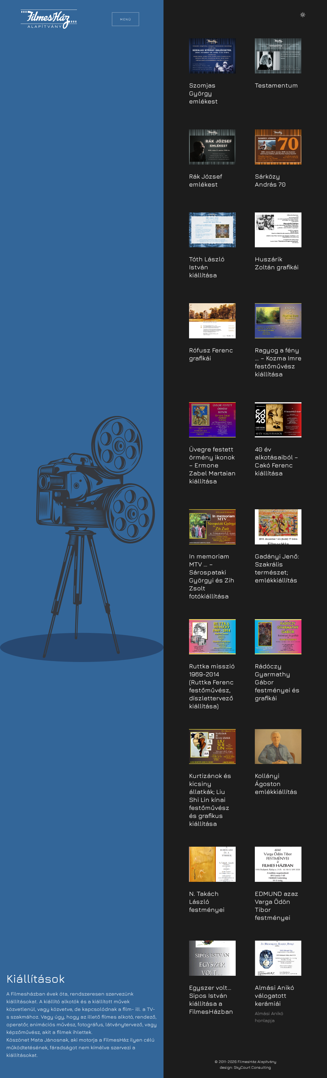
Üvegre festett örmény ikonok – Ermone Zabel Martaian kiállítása (212, 465)
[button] (303, 15)
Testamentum (276, 85)
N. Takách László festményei (206, 901)
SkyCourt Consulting (252, 1067)
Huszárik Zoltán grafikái (277, 263)
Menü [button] (125, 19)
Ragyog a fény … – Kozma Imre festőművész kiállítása (278, 362)
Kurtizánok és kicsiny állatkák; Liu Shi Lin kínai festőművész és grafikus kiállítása (210, 799)
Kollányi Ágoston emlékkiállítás (276, 783)
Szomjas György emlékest (203, 93)
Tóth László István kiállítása (206, 267)
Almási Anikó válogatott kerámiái (274, 995)
